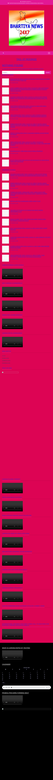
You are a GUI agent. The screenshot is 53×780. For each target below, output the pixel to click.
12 (16, 674)
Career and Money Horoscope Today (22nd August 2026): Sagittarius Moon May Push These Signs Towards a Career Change (28, 194)
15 (37, 674)
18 (9, 676)
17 (2, 676)
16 (44, 674)
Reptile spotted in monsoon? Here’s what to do (25, 201)
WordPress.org (6, 363)
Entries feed (5, 358)
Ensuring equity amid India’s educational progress (26, 151)
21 (30, 676)
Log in (3, 355)
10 (2, 674)
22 (37, 676)
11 (9, 674)
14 (30, 674)
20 (23, 676)
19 (16, 676)
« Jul (3, 682)
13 (23, 674)
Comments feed (6, 360)
